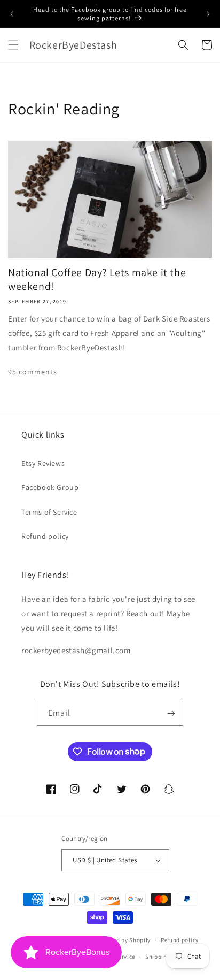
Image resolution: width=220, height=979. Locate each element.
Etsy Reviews (43, 463)
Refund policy (45, 536)
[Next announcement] (208, 14)
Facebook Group (49, 487)
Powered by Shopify (123, 940)
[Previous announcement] (11, 14)
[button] (13, 45)
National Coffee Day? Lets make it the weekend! (97, 279)
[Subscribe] (171, 713)
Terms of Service (49, 512)
